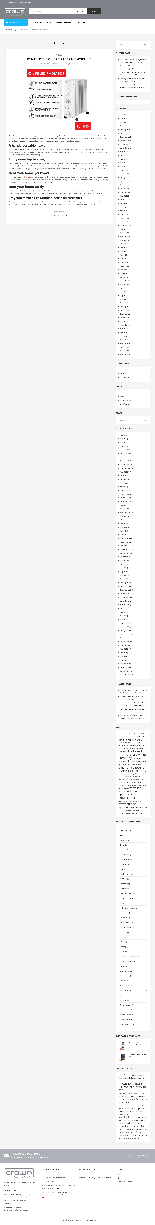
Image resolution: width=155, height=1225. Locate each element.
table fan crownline (131, 1127)
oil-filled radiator (27, 177)
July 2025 (123, 155)
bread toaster (129, 734)
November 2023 (125, 229)
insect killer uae (127, 1117)
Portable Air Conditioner (136, 1120)
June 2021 (123, 332)
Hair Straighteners (126, 893)
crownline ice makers (132, 777)
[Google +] (62, 215)
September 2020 (125, 355)
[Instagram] (143, 1155)
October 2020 (124, 351)
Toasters (123, 995)
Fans (121, 869)
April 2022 (123, 299)
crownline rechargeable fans (132, 785)
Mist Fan (122, 1120)
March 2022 (124, 303)
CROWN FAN (140, 1078)
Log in (122, 393)
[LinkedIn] (66, 215)
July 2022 (123, 288)
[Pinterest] (58, 215)
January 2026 (124, 133)
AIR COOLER (125, 1075)
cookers (132, 737)
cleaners (127, 737)
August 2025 (124, 152)
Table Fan (124, 1125)
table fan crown (134, 1126)
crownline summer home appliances (130, 791)
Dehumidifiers (125, 860)
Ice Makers (124, 918)
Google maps (59, 1188)
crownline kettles (127, 1096)
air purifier (122, 734)
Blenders (123, 850)
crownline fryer (136, 1090)
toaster (131, 813)
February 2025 (125, 174)
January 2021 (124, 347)
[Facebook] (51, 215)
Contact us (122, 1185)
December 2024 (125, 181)
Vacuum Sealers (125, 1019)
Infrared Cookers (126, 927)
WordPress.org (125, 404)
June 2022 (123, 292)
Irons (122, 937)
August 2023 (124, 240)
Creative (123, 374)
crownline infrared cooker (130, 1093)
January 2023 (124, 266)
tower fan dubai (130, 1132)
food (145, 807)
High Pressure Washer (127, 908)
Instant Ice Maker (141, 1117)
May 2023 (123, 251)
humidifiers (124, 913)
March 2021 (124, 340)
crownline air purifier (134, 748)
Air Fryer (123, 835)
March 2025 (124, 170)
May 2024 (123, 207)
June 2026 (123, 115)
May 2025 (123, 163)
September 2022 (125, 281)
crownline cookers (137, 758)
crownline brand (130, 751)
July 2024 (123, 200)
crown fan (137, 739)
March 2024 (124, 214)
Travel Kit (123, 1000)
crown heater (122, 1081)
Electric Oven (129, 1108)
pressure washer (136, 810)
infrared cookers (123, 810)
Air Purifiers (124, 840)
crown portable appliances (135, 801)
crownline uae (128, 798)
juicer (130, 810)
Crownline (125, 1084)
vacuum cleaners (138, 813)
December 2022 (125, 270)
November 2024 (125, 185)
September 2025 (125, 148)
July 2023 (123, 244)
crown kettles (130, 1081)
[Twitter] (54, 215)
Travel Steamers (125, 1005)
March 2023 (124, 259)
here (43, 1197)
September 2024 (125, 192)
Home (7, 30)
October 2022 (124, 277)
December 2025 (125, 137)
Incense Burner (125, 923)
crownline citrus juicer (125, 755)
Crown (133, 1078)
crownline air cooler (132, 747)
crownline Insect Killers (136, 780)
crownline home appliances (131, 774)
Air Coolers (124, 830)
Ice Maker (131, 1111)
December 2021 (125, 314)
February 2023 (125, 262)
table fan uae (122, 1132)
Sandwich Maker (136, 1123)
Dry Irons (123, 864)
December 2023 (125, 225)
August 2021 (124, 329)
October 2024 (124, 189)
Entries (124, 397)
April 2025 (123, 166)
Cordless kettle (125, 1078)
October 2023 (124, 233)
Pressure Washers (126, 961)
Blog (14, 30)
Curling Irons (124, 855)
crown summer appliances (128, 805)
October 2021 (124, 321)
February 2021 (125, 343)
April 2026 (123, 122)
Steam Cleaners (125, 986)
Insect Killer (124, 932)
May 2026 (123, 118)
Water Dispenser (134, 1134)
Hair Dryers (124, 889)
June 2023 (123, 248)
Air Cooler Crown (139, 1075)
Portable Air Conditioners (128, 956)
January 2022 (124, 310)
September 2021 (125, 325)
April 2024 (123, 211)
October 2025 (124, 144)
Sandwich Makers (126, 971)
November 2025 (125, 141)
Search (94, 11)
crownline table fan (135, 1103)
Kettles (122, 947)
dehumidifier (138, 807)
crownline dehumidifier (129, 761)
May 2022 (123, 296)
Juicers (122, 942)
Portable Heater (125, 1123)
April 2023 (123, 255)
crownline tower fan (128, 1105)
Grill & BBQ (124, 879)
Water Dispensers (126, 1024)
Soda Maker (124, 981)
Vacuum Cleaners (126, 1015)
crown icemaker (126, 742)
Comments (125, 400)
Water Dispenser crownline (135, 1138)
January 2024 (124, 222)
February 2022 (125, 307)
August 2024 (124, 196)
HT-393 (70, 202)
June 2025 (123, 159)
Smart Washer (125, 976)
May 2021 (123, 336)
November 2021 (125, 318)
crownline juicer (124, 782)
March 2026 (124, 126)
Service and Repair (125, 1182)
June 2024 (123, 203)
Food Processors (126, 874)
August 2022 (124, 284)
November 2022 (125, 273)
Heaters (122, 903)
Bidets (122, 845)
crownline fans (130, 770)
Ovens (122, 952)
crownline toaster (138, 795)
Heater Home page (126, 898)
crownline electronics (130, 765)
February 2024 (125, 218)
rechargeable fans (124, 813)
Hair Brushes (124, 884)
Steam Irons (124, 990)
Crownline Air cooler (132, 1085)
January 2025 (124, 178)
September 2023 (125, 237)
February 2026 (125, 130)
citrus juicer (137, 734)
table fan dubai (140, 1129)
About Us (121, 1174)
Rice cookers (124, 966)
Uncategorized (125, 377)
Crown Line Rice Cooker (128, 1099)
